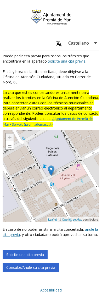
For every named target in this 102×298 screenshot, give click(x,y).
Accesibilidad (51, 290)
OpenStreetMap (72, 219)
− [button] (10, 145)
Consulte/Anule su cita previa (30, 267)
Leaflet (52, 219)
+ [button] (10, 137)
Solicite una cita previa (67, 61)
